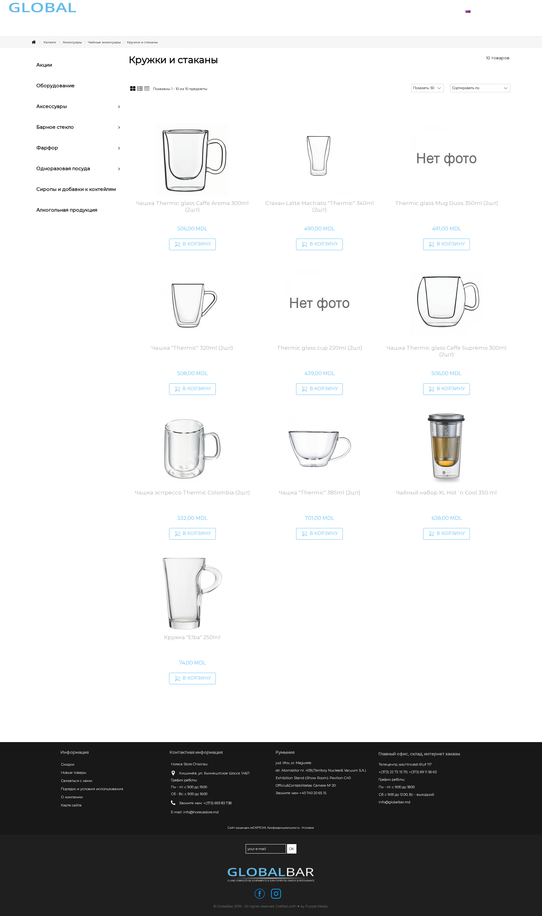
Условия (308, 827)
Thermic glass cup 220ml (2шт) (319, 348)
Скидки (67, 764)
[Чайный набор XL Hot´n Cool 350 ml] (446, 449)
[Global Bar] (271, 874)
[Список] (140, 89)
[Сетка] (133, 89)
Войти (501, 10)
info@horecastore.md (201, 812)
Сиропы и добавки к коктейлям (76, 189)
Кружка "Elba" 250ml (192, 637)
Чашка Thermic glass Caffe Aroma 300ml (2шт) (192, 206)
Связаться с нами (76, 781)
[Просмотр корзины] (517, 10)
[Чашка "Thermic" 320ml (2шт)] (192, 304)
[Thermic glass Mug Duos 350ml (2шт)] (446, 159)
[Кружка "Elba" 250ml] (192, 594)
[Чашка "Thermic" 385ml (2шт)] (319, 449)
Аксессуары (51, 106)
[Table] (147, 89)
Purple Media (316, 906)
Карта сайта (71, 805)
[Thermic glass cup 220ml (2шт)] (319, 304)
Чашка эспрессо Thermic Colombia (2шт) (192, 492)
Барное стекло (55, 127)
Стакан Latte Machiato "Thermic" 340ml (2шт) (319, 206)
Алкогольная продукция (66, 210)
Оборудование (55, 86)
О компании (72, 797)
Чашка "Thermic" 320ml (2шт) (192, 348)
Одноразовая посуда (63, 168)
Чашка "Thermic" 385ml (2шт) (319, 492)
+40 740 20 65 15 (312, 793)
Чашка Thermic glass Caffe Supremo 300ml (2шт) (447, 351)
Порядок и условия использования (92, 789)
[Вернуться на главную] (33, 42)
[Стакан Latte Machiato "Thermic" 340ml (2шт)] (319, 159)
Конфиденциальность (283, 827)
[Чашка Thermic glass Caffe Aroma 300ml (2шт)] (192, 159)
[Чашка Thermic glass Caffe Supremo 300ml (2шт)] (446, 304)
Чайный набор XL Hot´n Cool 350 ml (446, 492)
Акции (44, 65)
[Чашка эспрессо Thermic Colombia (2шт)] (192, 449)
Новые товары (73, 772)
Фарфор (47, 148)
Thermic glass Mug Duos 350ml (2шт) (446, 203)
